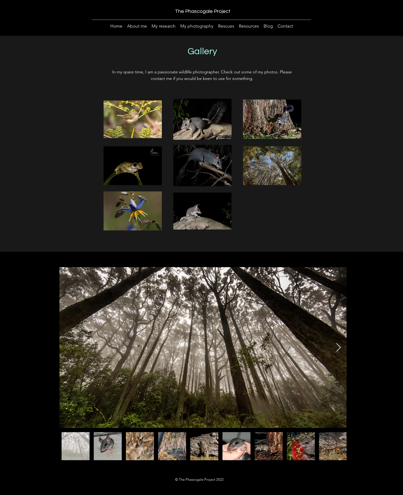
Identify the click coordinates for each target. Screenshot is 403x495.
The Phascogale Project (202, 11)
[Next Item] (338, 347)
